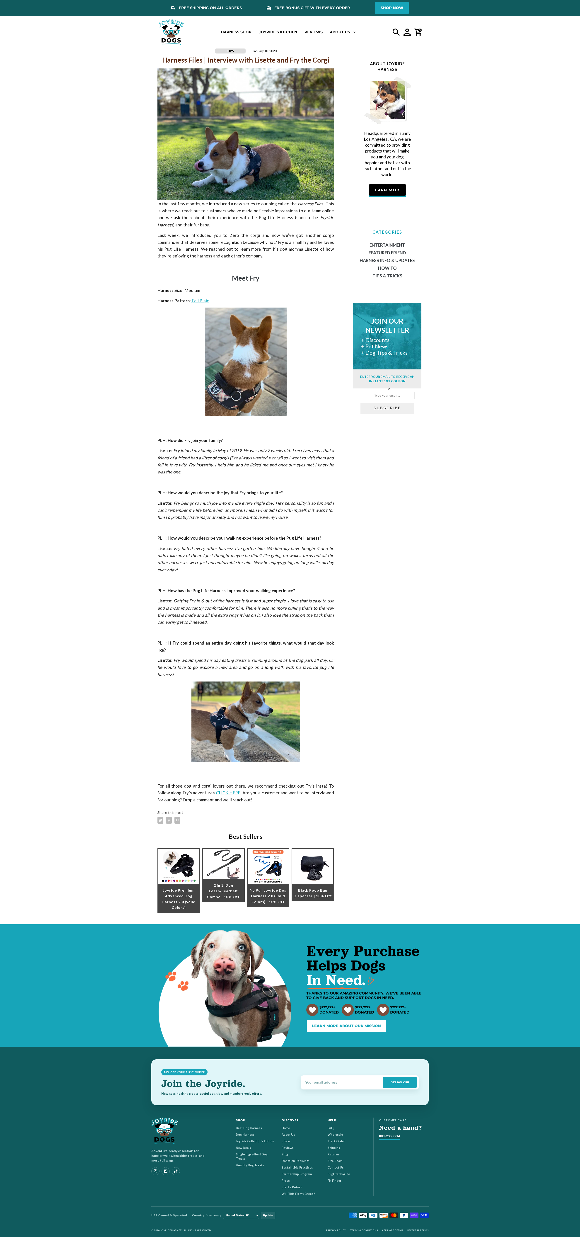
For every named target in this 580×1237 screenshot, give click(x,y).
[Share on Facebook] (169, 820)
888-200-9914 (389, 1136)
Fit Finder (334, 1180)
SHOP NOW (392, 8)
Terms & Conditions (364, 1230)
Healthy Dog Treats (250, 1165)
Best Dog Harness (249, 1128)
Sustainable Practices (297, 1167)
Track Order (336, 1141)
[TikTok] (176, 1171)
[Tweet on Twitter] (160, 820)
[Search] (396, 32)
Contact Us (336, 1167)
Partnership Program (297, 1174)
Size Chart (335, 1161)
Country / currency (206, 1215)
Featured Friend (387, 252)
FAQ (331, 1128)
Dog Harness (245, 1134)
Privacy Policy (336, 1230)
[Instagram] (155, 1171)
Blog (285, 1154)
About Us (288, 1134)
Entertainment (387, 244)
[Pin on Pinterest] (177, 820)
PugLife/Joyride (339, 1174)
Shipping (334, 1148)
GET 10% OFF (400, 1082)
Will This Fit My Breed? (298, 1194)
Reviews (288, 1148)
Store (286, 1141)
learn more (387, 190)
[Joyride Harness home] (172, 32)
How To (387, 268)
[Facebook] (166, 1171)
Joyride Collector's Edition (255, 1141)
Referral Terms (418, 1230)
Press (286, 1180)
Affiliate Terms (392, 1230)
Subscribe (387, 408)
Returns (333, 1154)
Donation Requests (295, 1161)
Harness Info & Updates (387, 260)
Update (268, 1215)
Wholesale (335, 1134)
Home (286, 1128)
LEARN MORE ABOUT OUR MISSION (346, 1026)
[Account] (407, 32)
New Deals (243, 1148)
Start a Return (292, 1187)
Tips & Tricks (387, 275)
